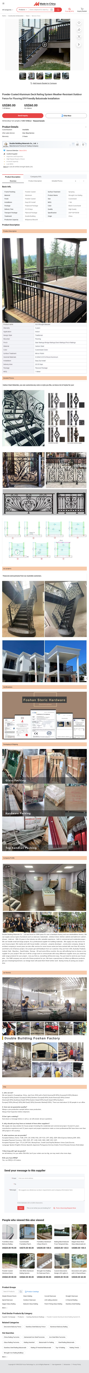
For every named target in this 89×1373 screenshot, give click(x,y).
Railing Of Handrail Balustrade (41, 1347)
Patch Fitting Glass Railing (53, 1304)
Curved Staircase (50, 1296)
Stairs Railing (27, 1296)
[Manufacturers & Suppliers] (44, 4)
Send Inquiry (23, 116)
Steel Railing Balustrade (66, 1342)
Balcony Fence (36, 16)
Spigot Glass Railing (9, 1304)
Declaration (67, 1364)
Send (20, 1208)
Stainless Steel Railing (73, 1304)
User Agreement (56, 1364)
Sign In (5, 167)
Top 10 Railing (60, 1347)
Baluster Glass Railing (30, 1304)
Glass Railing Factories (11, 1342)
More (4, 1357)
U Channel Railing (71, 1300)
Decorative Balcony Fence (12, 1327)
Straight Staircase (72, 1296)
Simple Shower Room (9, 1296)
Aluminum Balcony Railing (59, 1327)
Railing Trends (74, 1347)
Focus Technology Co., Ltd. (30, 1364)
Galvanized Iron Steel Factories (34, 1337)
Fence (27, 16)
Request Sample (39, 121)
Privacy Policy (77, 1364)
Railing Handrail (29, 1342)
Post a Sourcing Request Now (64, 1208)
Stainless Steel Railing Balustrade (15, 1347)
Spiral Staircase (7, 1300)
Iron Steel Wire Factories (57, 1337)
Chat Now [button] (67, 116)
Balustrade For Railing (46, 1342)
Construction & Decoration (16, 16)
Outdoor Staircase (29, 1300)
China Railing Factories (11, 1337)
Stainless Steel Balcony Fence (35, 1327)
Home (4, 16)
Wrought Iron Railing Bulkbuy (13, 1353)
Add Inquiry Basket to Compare (45, 83)
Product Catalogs (33, 1292)
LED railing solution (50, 1300)
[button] (79, 181)
